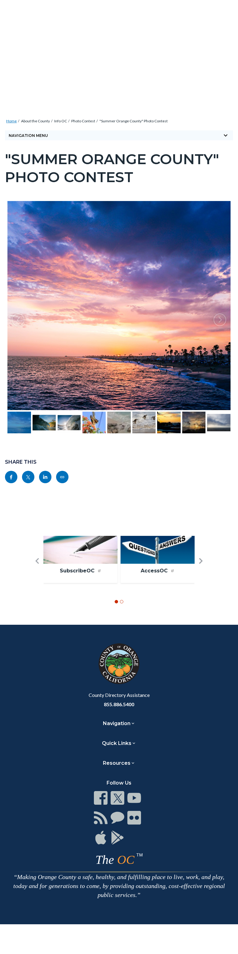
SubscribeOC (78, 571)
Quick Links (116, 743)
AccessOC (155, 571)
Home (11, 121)
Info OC (60, 121)
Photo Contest (83, 121)
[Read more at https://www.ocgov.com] (119, 663)
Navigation (116, 723)
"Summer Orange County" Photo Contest (133, 121)
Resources (116, 763)
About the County (35, 121)
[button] (18, 319)
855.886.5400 (119, 704)
